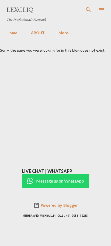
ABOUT (38, 32)
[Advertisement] (55, 110)
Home (11, 32)
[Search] (88, 9)
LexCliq (19, 9)
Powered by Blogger (59, 205)
